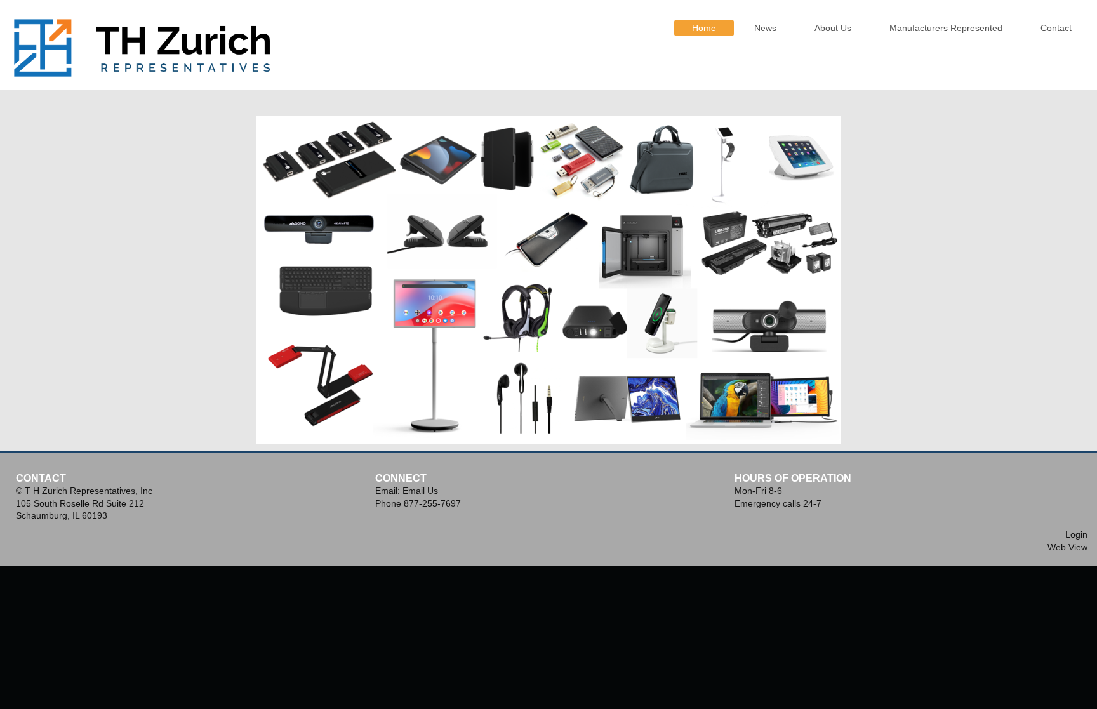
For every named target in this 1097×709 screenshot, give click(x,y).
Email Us (420, 491)
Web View (1067, 547)
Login (1076, 534)
